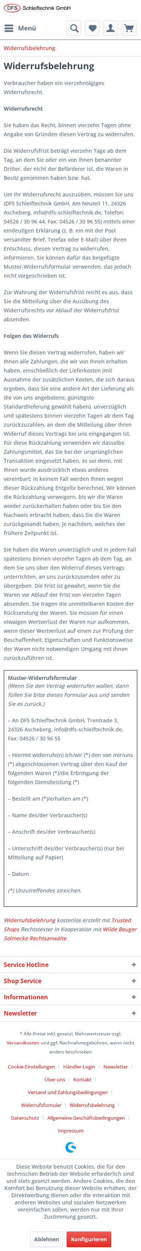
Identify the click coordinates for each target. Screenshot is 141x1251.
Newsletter (115, 1066)
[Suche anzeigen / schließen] (73, 28)
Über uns (54, 1079)
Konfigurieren (89, 1239)
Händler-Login (79, 1066)
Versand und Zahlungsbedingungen (68, 1092)
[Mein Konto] (110, 28)
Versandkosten (23, 1043)
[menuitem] (20, 28)
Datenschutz (25, 1117)
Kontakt (82, 1079)
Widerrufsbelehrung (29, 920)
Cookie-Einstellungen (31, 1066)
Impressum (70, 1130)
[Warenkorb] (128, 28)
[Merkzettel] (92, 28)
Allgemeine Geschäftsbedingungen (86, 1117)
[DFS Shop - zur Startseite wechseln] (37, 10)
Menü (27, 28)
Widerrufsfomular (41, 1105)
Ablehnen (46, 1239)
